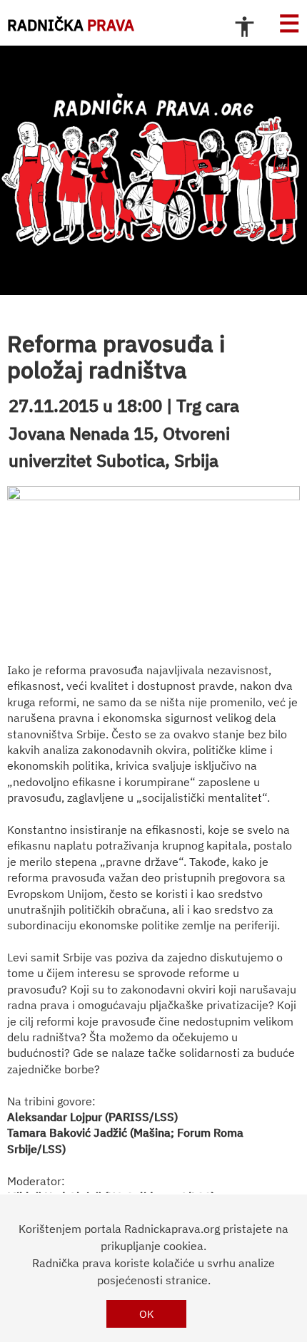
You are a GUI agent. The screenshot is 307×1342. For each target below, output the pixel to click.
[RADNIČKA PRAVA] (153, 170)
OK (146, 1314)
